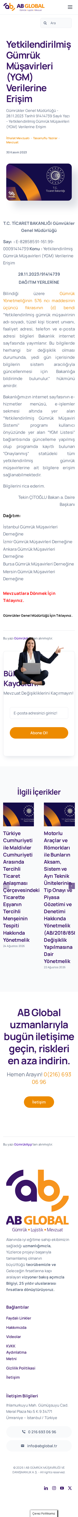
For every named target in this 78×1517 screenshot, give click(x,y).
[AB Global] (34, 7)
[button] (6, 886)
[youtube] (62, 1488)
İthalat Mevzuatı (18, 138)
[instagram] (54, 1488)
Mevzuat (12, 142)
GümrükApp (23, 1144)
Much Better (61, 1477)
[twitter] (70, 1488)
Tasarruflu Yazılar (45, 138)
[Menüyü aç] (70, 7)
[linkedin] (46, 1488)
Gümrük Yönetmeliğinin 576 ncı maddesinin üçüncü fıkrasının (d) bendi (39, 300)
